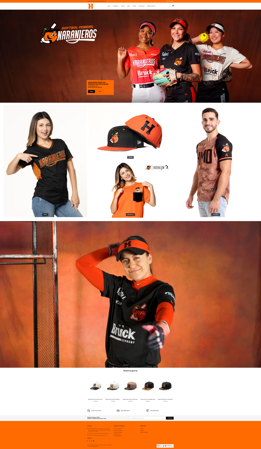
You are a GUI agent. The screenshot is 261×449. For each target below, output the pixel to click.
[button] (129, 100)
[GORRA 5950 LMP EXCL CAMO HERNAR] (130, 386)
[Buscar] (170, 6)
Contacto (142, 428)
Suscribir (170, 418)
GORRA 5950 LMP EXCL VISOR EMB (165, 399)
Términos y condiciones (118, 428)
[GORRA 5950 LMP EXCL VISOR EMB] (165, 386)
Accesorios (142, 6)
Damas (123, 6)
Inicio (109, 6)
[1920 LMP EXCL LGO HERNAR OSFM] (148, 386)
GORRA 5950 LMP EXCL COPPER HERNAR (114, 399)
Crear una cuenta (169, 1)
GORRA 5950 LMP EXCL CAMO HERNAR (131, 399)
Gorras (134, 6)
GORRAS (102, 89)
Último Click (96, 446)
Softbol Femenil (151, 6)
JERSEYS (93, 89)
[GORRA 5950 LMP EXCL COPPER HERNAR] (113, 386)
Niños (128, 6)
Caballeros (115, 6)
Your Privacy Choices (117, 435)
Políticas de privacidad (118, 430)
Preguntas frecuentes (144, 432)
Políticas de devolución (118, 432)
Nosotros (142, 430)
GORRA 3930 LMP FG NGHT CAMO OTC (96, 399)
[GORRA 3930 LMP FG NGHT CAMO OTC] (95, 386)
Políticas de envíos (117, 434)
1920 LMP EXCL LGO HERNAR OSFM (147, 399)
